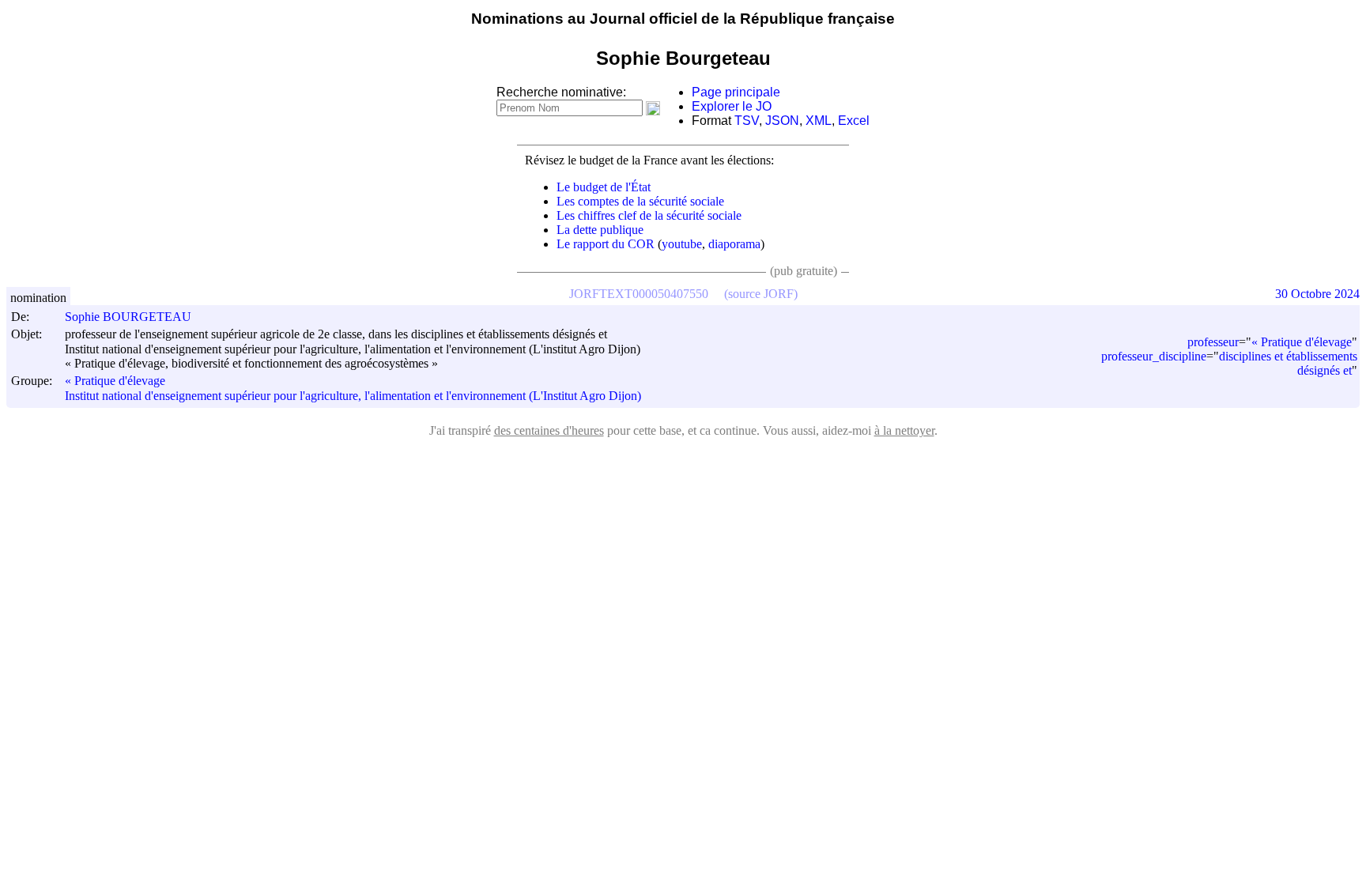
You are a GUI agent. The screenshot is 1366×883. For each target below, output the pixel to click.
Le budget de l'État (604, 187)
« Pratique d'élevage (115, 381)
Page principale (736, 92)
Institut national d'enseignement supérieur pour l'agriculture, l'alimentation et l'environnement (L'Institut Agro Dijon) (353, 395)
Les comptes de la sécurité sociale (640, 201)
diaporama (734, 244)
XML (819, 120)
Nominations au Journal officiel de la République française (683, 18)
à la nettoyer (904, 430)
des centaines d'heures (549, 430)
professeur (1213, 342)
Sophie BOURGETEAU (128, 316)
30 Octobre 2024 (1317, 293)
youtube (682, 244)
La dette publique (600, 229)
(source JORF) (761, 293)
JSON (782, 120)
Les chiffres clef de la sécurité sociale (649, 215)
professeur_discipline (1153, 356)
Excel (854, 120)
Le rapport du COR (606, 244)
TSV (746, 120)
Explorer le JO (732, 106)
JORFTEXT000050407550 (638, 293)
